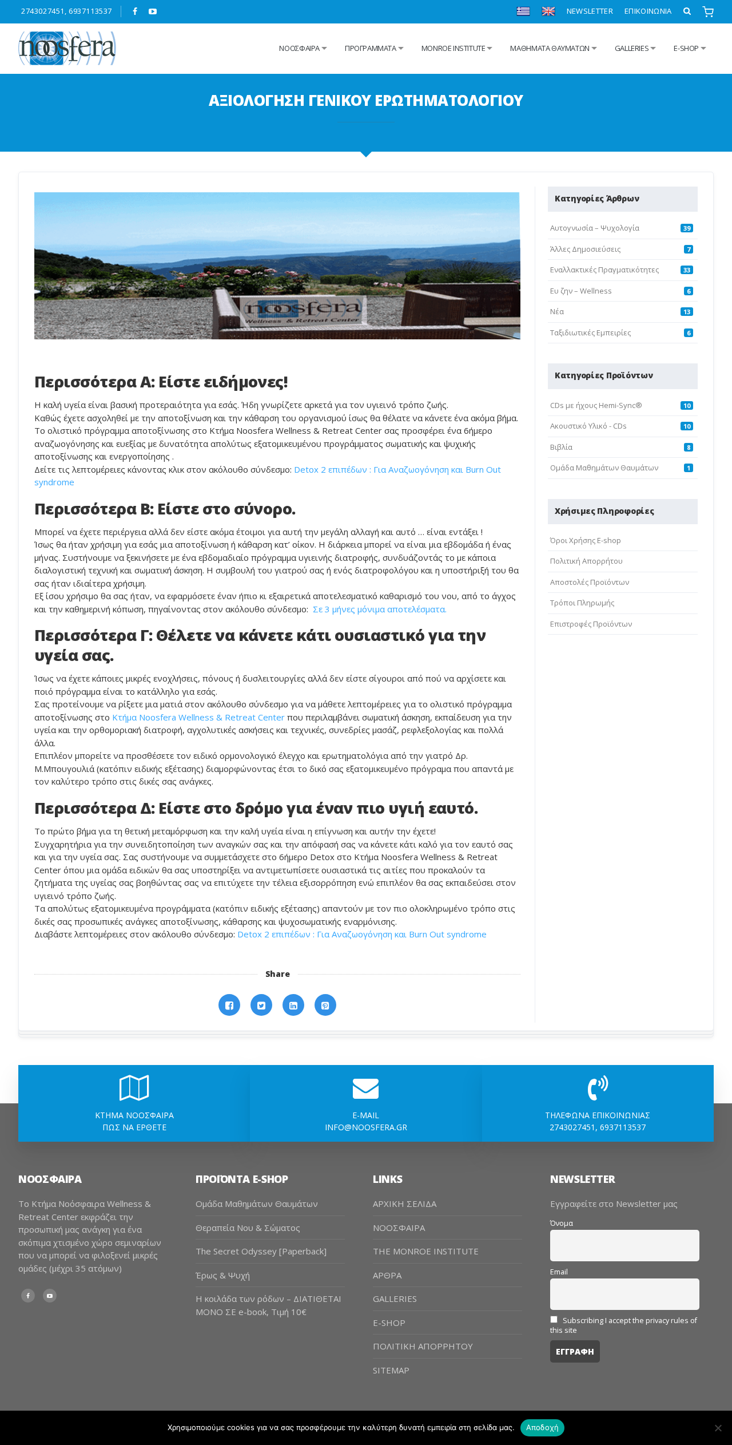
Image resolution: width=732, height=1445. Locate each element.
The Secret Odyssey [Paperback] (261, 1251)
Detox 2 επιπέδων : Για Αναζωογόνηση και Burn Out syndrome (362, 934)
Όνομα (561, 1223)
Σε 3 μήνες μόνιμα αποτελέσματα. (381, 609)
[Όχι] (717, 1428)
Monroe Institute (453, 48)
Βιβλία (561, 447)
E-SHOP (389, 1322)
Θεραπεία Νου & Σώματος (248, 1227)
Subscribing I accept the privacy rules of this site (623, 1325)
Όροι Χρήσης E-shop (585, 540)
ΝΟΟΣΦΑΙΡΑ (399, 1227)
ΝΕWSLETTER (590, 11)
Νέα (557, 311)
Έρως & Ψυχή (223, 1275)
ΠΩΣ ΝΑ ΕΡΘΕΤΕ (134, 1127)
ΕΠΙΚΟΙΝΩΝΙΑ (648, 11)
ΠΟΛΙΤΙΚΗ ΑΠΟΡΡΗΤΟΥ (423, 1346)
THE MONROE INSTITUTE (426, 1251)
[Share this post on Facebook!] (229, 1005)
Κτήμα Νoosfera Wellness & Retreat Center (198, 717)
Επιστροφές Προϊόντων (591, 624)
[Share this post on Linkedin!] (293, 1005)
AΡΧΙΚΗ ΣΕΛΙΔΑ (404, 1203)
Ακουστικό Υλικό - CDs (588, 426)
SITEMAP (391, 1370)
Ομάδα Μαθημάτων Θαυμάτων (604, 467)
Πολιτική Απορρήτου (586, 561)
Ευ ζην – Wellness (581, 291)
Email (559, 1272)
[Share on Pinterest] (325, 1005)
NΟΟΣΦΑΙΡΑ (299, 48)
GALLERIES (632, 48)
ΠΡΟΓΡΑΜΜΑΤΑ (370, 48)
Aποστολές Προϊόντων (589, 582)
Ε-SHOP (686, 48)
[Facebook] (135, 11)
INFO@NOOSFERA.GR (366, 1127)
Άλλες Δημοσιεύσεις (585, 249)
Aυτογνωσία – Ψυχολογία (594, 228)
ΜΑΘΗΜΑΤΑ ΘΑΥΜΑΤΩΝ (549, 48)
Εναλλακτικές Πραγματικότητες (604, 269)
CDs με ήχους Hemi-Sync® (596, 405)
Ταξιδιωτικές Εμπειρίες (590, 332)
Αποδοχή (542, 1427)
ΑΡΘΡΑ (387, 1275)
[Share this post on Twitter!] (261, 1005)
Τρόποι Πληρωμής (582, 602)
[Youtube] (153, 11)
